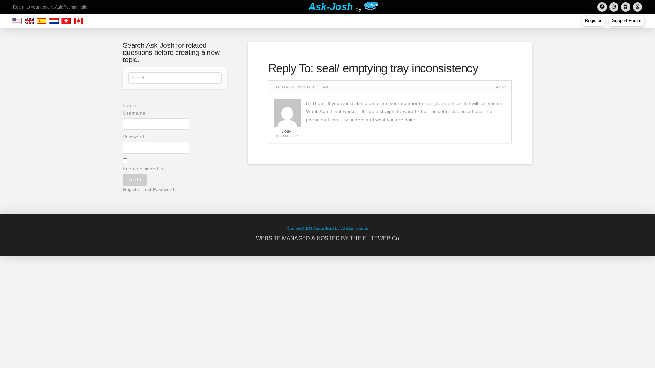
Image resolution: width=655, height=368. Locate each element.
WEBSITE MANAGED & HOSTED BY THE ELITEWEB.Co (327, 238)
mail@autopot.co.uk (445, 103)
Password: (134, 136)
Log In (135, 179)
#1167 (501, 87)
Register (132, 189)
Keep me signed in (143, 168)
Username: (135, 113)
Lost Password (158, 189)
